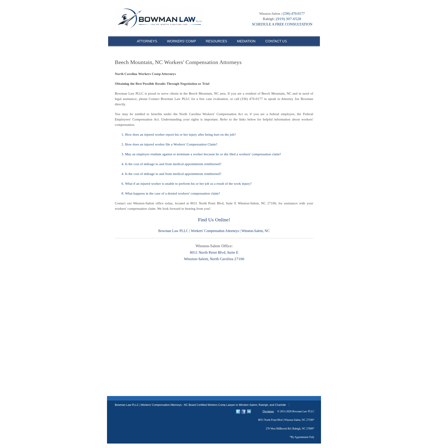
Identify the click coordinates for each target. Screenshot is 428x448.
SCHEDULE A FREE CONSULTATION (282, 24)
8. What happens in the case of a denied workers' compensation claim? (170, 193)
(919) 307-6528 (288, 19)
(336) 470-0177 (294, 13)
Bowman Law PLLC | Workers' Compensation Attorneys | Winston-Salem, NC (214, 231)
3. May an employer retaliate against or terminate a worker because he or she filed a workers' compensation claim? (201, 154)
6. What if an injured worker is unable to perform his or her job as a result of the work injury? (186, 183)
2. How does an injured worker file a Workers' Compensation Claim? (169, 144)
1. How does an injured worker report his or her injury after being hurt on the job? (178, 134)
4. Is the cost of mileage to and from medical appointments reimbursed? (171, 164)
